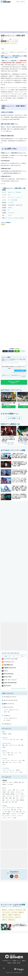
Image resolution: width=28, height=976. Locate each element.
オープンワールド (6, 809)
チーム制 (19, 809)
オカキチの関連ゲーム (9, 413)
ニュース (22, 1)
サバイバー (20, 815)
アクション (5, 737)
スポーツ (5, 751)
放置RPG (3, 224)
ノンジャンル (6, 768)
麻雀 (23, 760)
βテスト (11, 782)
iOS (13, 41)
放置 (13, 200)
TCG (12, 760)
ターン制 (4, 811)
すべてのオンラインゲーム (10, 696)
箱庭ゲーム (4, 914)
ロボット (17, 796)
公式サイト (10, 218)
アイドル (22, 798)
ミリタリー (23, 796)
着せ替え (18, 770)
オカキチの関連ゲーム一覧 (14, 418)
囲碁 (3, 762)
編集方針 (24, 960)
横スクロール (20, 807)
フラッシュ (9, 817)
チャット (12, 772)
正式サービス (5, 782)
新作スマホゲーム (13, 718)
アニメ (17, 790)
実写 (22, 794)
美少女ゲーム (17, 914)
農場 (6, 802)
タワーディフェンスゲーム (7, 917)
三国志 (10, 798)
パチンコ (14, 762)
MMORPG (5, 733)
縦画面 (15, 200)
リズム (4, 770)
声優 (3, 794)
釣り (12, 754)
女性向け (4, 792)
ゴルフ (12, 752)
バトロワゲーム (14, 912)
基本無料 (10, 207)
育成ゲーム (11, 914)
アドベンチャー (6, 772)
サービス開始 (4, 442)
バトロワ (4, 817)
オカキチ (2, 37)
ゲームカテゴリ (6, 777)
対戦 (12, 809)
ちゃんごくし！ (14, 43)
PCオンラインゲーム (8, 707)
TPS (14, 739)
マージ (18, 813)
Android (16, 41)
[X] (11, 876)
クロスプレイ (7, 815)
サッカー (4, 752)
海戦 (16, 802)
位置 (20, 811)
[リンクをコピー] (23, 351)
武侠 (13, 802)
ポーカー (8, 760)
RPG (2, 43)
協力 (15, 809)
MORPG (9, 733)
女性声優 (12, 794)
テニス (20, 752)
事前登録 (16, 782)
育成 (19, 745)
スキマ (24, 811)
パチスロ (19, 762)
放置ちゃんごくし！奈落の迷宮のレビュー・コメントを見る (13, 376)
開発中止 (4, 784)
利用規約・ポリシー (17, 960)
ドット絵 (22, 790)
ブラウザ (8, 807)
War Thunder (7, 685)
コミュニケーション (11, 770)
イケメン (7, 800)
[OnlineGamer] (14, 958)
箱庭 (22, 745)
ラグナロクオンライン (9, 662)
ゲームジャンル (6, 728)
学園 (14, 798)
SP (10, 41)
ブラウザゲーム (7, 724)
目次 (3, 48)
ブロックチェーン (7, 43)
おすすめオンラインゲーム (11, 390)
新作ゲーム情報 (11, 442)
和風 (17, 800)
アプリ (9, 200)
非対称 (8, 811)
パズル (20, 760)
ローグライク (13, 813)
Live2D (14, 817)
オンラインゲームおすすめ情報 (13, 904)
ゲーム (17, 1)
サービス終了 (3, 41)
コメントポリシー (11, 360)
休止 (23, 782)
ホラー (17, 798)
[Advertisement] (14, 17)
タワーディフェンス (13, 745)
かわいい (10, 790)
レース (16, 752)
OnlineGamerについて (7, 960)
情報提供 (9, 962)
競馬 (9, 754)
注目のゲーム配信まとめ (10, 424)
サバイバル (13, 800)
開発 (20, 782)
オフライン (14, 815)
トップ (2, 32)
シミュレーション (7, 743)
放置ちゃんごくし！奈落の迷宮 (14, 192)
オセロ (10, 762)
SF (13, 796)
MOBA (4, 747)
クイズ (16, 772)
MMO (22, 813)
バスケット (5, 754)
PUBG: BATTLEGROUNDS (10, 682)
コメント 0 (15, 39)
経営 (6, 745)
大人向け (12, 792)
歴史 (3, 798)
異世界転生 (22, 800)
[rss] (16, 876)
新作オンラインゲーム (14, 709)
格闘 (22, 739)
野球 (8, 752)
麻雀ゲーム (4, 919)
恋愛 (14, 790)
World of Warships (8, 673)
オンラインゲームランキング (10, 653)
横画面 (8, 813)
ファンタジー (9, 796)
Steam (5, 711)
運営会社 (19, 962)
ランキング (6, 709)
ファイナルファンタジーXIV (10, 659)
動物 (3, 800)
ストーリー (18, 794)
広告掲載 (14, 962)
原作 (8, 792)
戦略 (3, 745)
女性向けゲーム (12, 919)
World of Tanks (8, 676)
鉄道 (3, 802)
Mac (9, 711)
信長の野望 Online (8, 664)
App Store (16, 218)
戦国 (6, 798)
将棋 (6, 762)
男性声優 (7, 794)
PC (14, 656)
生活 (10, 802)
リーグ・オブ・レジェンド (10, 679)
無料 (8, 41)
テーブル (5, 758)
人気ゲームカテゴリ (8, 693)
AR (3, 815)
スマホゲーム (7, 715)
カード (4, 760)
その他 (20, 772)
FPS (11, 739)
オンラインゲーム (8, 32)
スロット (4, 764)
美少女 (4, 796)
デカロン (6, 670)
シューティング (6, 739)
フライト (18, 739)
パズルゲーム (17, 917)
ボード (16, 760)
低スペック (14, 807)
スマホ (22, 656)
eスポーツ (5, 790)
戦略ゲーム (21, 912)
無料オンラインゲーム (9, 703)
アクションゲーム (6, 912)
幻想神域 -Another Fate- (10, 667)
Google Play (21, 218)
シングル (13, 811)
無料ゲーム (4, 909)
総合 (6, 656)
